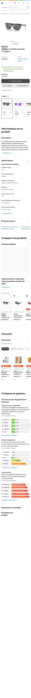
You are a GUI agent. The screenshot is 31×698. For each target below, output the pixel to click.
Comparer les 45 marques (9, 438)
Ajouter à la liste (23, 86)
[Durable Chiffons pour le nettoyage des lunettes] (6, 370)
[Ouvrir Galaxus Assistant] (23, 3)
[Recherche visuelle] (27, 7)
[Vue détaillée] (15, 429)
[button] (15, 69)
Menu (5, 7)
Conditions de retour (7, 229)
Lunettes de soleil (5, 266)
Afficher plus (7, 153)
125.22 (4, 46)
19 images (15, 44)
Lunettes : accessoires (5, 372)
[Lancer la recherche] (11, 8)
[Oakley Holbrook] (18, 263)
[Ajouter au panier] (2, 382)
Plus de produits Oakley (22, 59)
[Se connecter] (19, 3)
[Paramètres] (14, 3)
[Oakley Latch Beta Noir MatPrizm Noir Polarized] (6, 263)
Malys (3, 76)
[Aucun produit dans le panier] (28, 3)
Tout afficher (5, 248)
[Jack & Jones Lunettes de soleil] (18, 309)
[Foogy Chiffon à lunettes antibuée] (18, 370)
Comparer (9, 86)
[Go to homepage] (2, 3)
